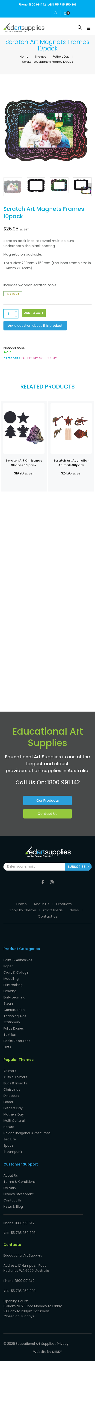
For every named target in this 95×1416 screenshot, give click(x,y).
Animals (9, 1071)
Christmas (11, 1089)
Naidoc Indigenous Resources (26, 1133)
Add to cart (33, 313)
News (74, 910)
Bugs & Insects (15, 1083)
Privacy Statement (18, 1194)
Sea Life (9, 1139)
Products (64, 903)
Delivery (9, 1188)
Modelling (11, 978)
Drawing (9, 991)
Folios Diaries (13, 1028)
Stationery (11, 1022)
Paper (8, 966)
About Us (41, 903)
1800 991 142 (63, 782)
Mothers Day (48, 358)
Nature (8, 1127)
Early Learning (14, 997)
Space (8, 1145)
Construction (14, 1009)
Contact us (47, 916)
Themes (40, 57)
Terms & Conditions (19, 1181)
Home (24, 57)
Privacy (62, 1343)
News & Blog (13, 1206)
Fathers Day (61, 57)
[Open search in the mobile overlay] (79, 27)
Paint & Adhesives (17, 960)
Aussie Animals (15, 1077)
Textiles (9, 1034)
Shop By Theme (22, 910)
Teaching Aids (14, 1016)
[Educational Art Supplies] (24, 31)
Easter (8, 1102)
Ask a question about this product (35, 325)
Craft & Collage (16, 972)
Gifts (7, 1047)
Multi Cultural (14, 1120)
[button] (86, 130)
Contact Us (47, 813)
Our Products (47, 800)
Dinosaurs (11, 1095)
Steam (8, 1003)
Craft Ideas (53, 910)
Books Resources (16, 1041)
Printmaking (13, 985)
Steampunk (12, 1151)
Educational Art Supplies (35, 1343)
